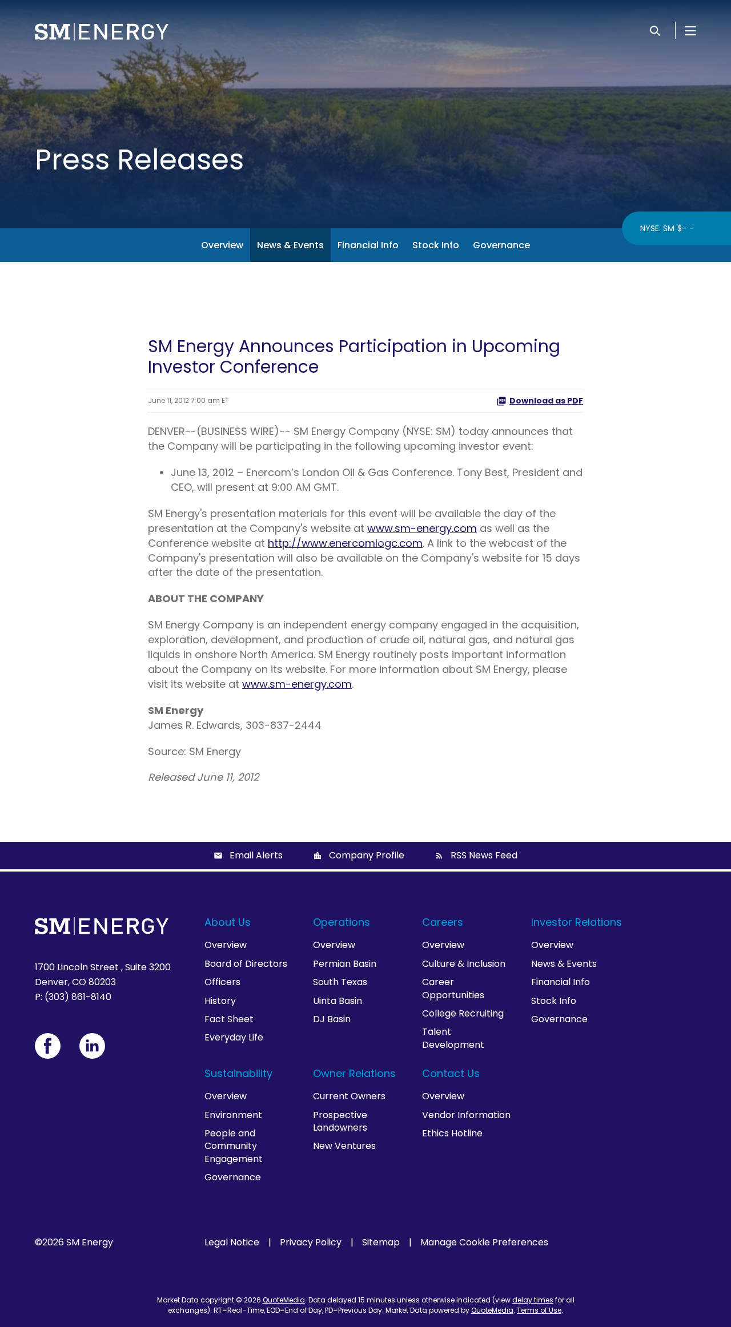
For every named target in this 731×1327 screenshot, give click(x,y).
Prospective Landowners (340, 1121)
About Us (227, 922)
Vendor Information (466, 1115)
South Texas (340, 982)
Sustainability (238, 1073)
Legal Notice (231, 1242)
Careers (442, 922)
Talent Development (453, 1038)
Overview (222, 245)
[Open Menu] (690, 30)
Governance (501, 245)
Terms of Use (539, 1310)
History (220, 1000)
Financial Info (368, 245)
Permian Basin (344, 963)
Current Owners (349, 1096)
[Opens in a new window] (48, 1046)
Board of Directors (245, 963)
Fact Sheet (229, 1019)
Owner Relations (354, 1073)
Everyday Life (233, 1037)
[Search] (655, 30)
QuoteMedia (284, 1300)
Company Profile (366, 855)
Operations (341, 922)
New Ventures (344, 1145)
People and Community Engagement (233, 1146)
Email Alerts (256, 855)
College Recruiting (463, 1013)
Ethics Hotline (452, 1133)
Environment (233, 1115)
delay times (532, 1300)
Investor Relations (576, 922)
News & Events (290, 245)
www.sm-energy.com (422, 528)
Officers (222, 982)
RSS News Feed (484, 855)
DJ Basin (332, 1019)
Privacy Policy (311, 1242)
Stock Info (435, 245)
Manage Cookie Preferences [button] (484, 1242)
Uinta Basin (337, 1000)
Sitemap (381, 1242)
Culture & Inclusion (463, 963)
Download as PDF (546, 400)
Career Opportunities (453, 988)
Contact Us (451, 1073)
